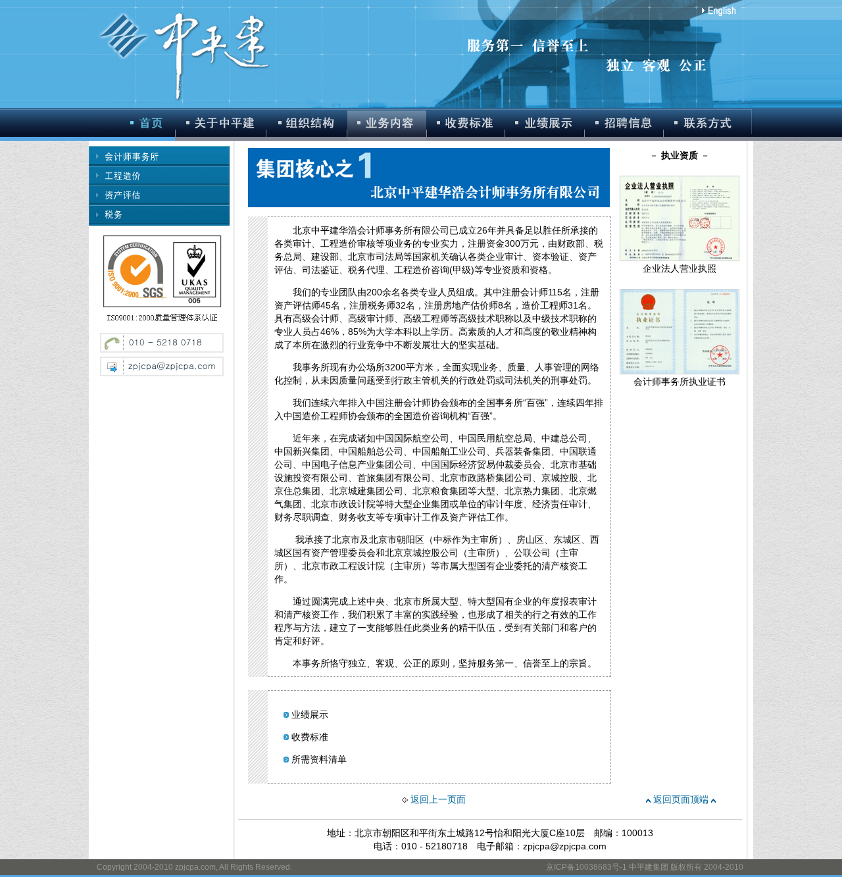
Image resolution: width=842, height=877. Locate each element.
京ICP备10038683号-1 (586, 867)
